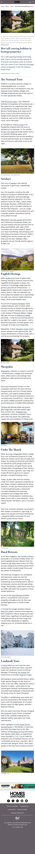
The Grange (22, 672)
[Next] (30, 258)
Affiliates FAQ (5, 44)
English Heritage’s (18, 303)
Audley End (10, 278)
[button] (17, 260)
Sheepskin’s (5, 371)
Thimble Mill (5, 407)
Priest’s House (18, 125)
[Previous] (4, 258)
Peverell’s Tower (22, 329)
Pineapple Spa (21, 412)
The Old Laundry (16, 220)
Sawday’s (13, 183)
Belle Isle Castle (7, 611)
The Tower (11, 132)
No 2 (2, 192)
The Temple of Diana (25, 556)
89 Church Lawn (11, 101)
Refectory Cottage (23, 315)
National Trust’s (7, 91)
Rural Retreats (17, 595)
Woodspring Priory (18, 732)
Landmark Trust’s (10, 713)
